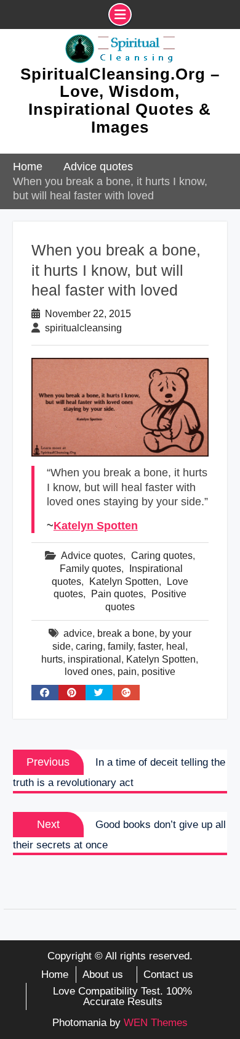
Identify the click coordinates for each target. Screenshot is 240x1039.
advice (77, 633)
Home (54, 974)
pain (127, 671)
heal (175, 646)
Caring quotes (162, 555)
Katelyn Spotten (96, 526)
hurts (52, 659)
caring (89, 646)
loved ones (89, 671)
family (120, 646)
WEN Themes (156, 1023)
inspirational (94, 659)
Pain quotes (117, 594)
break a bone (125, 633)
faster (149, 646)
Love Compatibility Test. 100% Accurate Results (122, 996)
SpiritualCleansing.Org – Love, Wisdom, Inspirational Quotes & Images (120, 100)
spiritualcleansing (83, 328)
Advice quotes (92, 555)
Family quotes (90, 568)
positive (158, 671)
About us (102, 974)
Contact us (168, 974)
